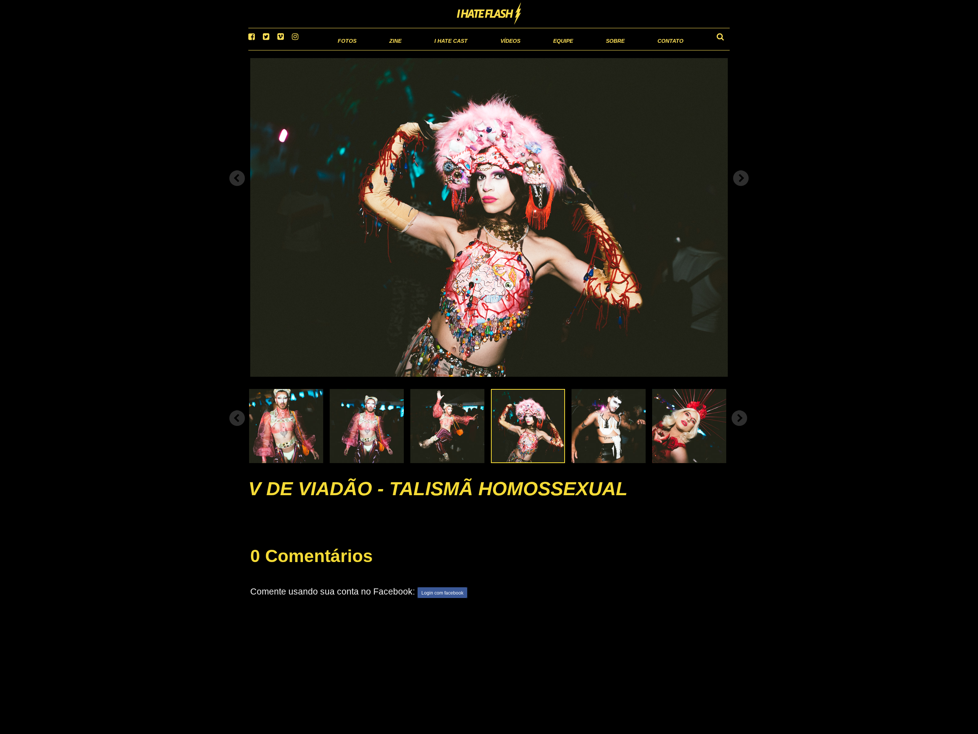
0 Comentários (311, 565)
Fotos (294, 49)
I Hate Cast (410, 49)
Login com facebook (442, 603)
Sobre (600, 49)
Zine (345, 49)
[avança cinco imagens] (237, 428)
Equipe (541, 49)
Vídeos (481, 49)
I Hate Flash (489, 14)
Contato (663, 49)
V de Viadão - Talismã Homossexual (438, 498)
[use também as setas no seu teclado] (237, 188)
